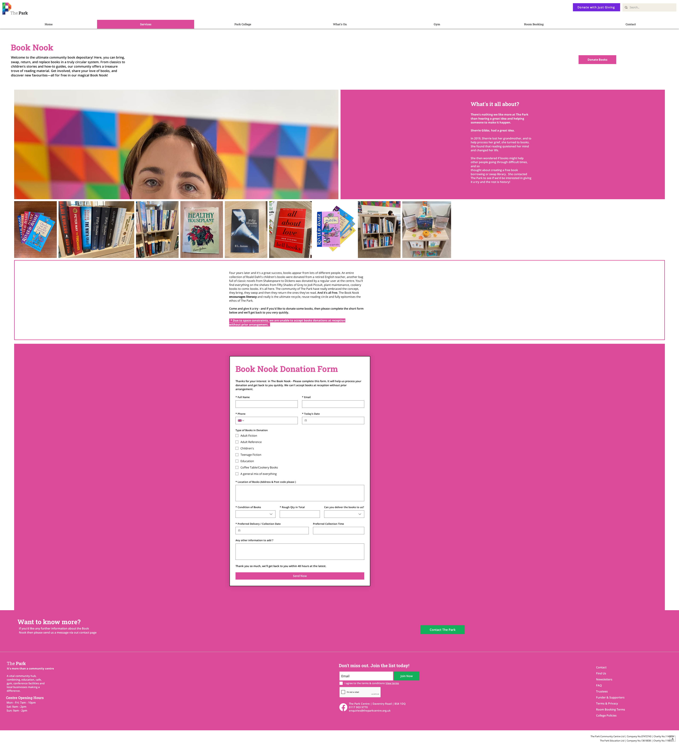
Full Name (243, 397)
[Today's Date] (305, 420)
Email (306, 397)
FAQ (599, 685)
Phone (240, 413)
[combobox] (256, 514)
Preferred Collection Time (328, 523)
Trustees (602, 691)
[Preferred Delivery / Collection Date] (239, 530)
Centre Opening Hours (25, 697)
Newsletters (604, 679)
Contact (601, 667)
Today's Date (311, 413)
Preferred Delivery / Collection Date (258, 523)
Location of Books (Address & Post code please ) (266, 482)
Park (16, 663)
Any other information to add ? (254, 540)
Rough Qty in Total (292, 507)
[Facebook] (343, 707)
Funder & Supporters (608, 697)
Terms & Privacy (607, 703)
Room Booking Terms (608, 709)
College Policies (606, 715)
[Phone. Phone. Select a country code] (241, 420)
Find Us (601, 673)
